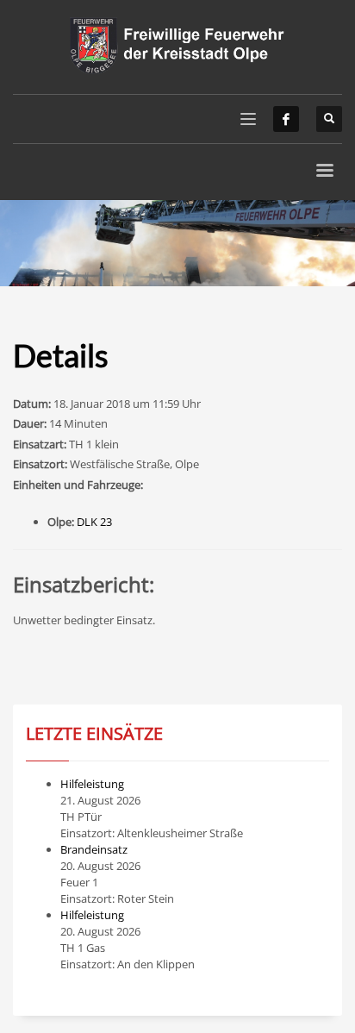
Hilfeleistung (92, 784)
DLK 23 (94, 521)
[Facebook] (286, 119)
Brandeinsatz (94, 849)
